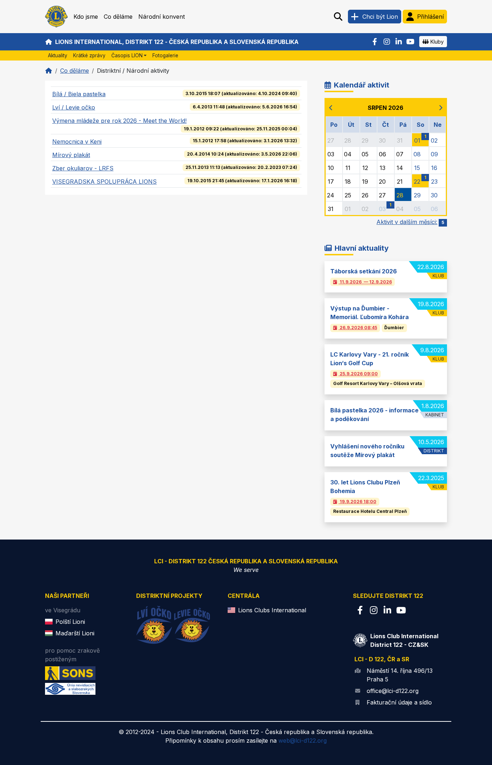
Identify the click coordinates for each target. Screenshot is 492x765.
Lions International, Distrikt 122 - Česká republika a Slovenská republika (177, 41)
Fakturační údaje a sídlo (399, 702)
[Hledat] (338, 16)
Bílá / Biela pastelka (79, 94)
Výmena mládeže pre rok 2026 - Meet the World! (119, 120)
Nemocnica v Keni (77, 141)
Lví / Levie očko (73, 107)
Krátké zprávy (89, 55)
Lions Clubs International (272, 610)
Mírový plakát (71, 154)
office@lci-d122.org (393, 690)
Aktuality (57, 55)
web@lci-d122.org (302, 740)
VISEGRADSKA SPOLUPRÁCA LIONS (104, 181)
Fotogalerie (165, 55)
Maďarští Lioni (74, 633)
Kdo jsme (85, 16)
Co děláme (118, 16)
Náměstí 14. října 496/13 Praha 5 (400, 675)
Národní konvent (161, 16)
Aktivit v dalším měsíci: (410, 221)
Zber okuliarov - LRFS (82, 168)
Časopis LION (127, 55)
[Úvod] (48, 70)
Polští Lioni (70, 621)
